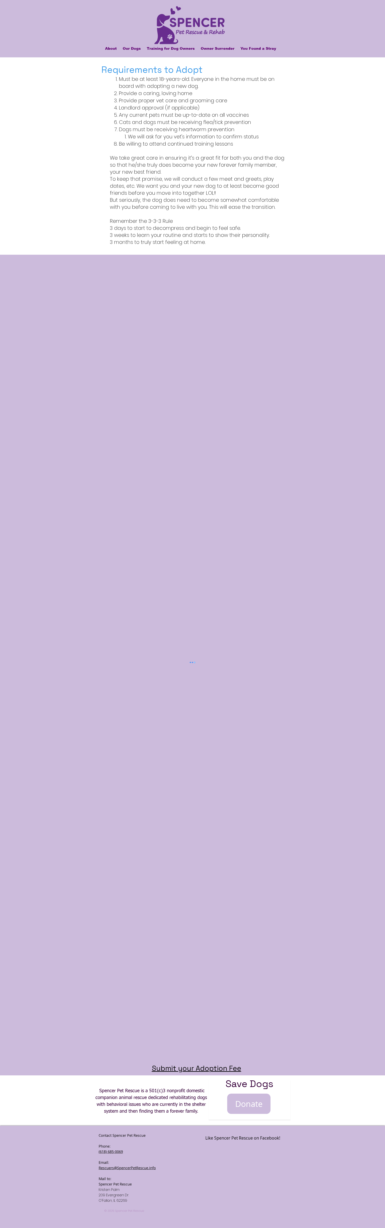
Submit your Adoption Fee (196, 1068)
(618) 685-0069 (111, 1151)
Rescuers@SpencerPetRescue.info (127, 1167)
